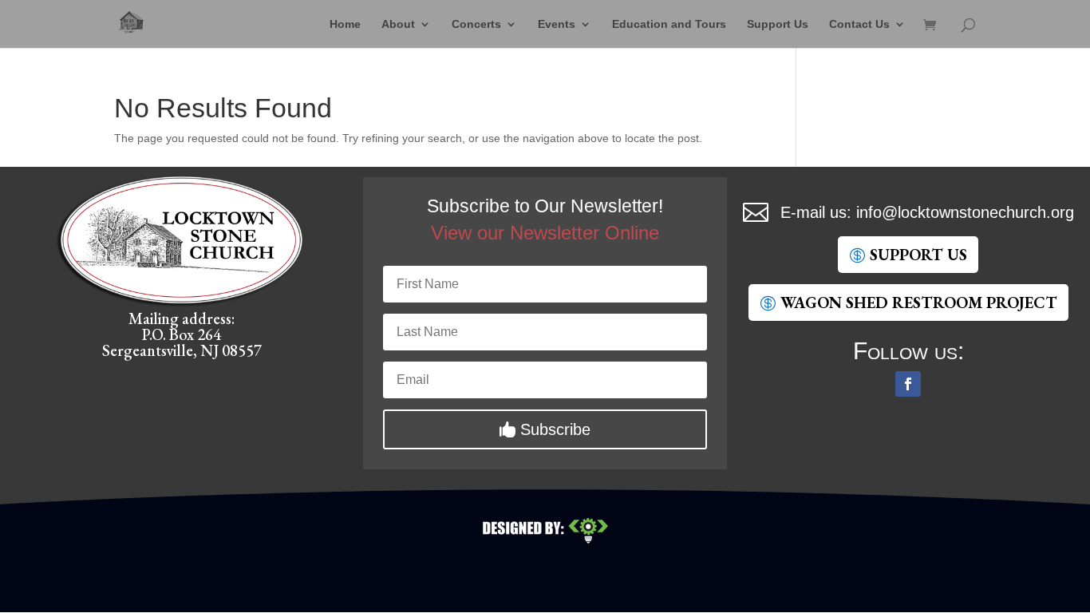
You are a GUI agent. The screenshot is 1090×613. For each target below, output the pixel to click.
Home (345, 24)
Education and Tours (669, 24)
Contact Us (859, 24)
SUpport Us (918, 254)
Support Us (777, 24)
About (398, 24)
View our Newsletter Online (545, 232)
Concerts (476, 24)
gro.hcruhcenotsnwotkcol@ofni (965, 212)
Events (556, 24)
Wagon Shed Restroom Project (918, 302)
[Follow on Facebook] (908, 384)
